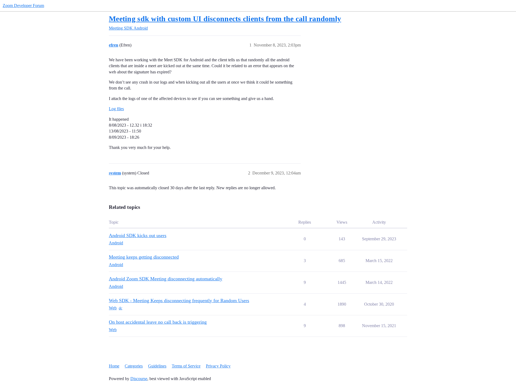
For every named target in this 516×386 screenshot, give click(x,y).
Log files (116, 108)
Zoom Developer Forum (23, 5)
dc (120, 308)
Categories (134, 366)
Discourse (138, 378)
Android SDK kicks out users (137, 235)
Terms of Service (186, 366)
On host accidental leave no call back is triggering (158, 322)
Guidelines (157, 366)
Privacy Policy (218, 366)
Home (114, 366)
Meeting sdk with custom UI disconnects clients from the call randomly (225, 19)
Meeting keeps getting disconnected (144, 257)
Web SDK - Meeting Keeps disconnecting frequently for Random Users (179, 300)
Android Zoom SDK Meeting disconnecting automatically (165, 278)
